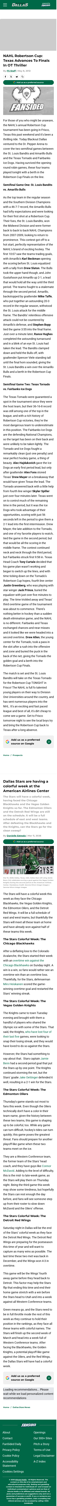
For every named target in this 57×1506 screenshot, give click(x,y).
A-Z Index (40, 1461)
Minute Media (21, 1480)
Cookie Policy (11, 1455)
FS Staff (11, 70)
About (6, 1432)
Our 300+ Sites (43, 1438)
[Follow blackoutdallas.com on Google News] (49, 741)
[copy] (22, 76)
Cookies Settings (13, 1471)
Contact (8, 1438)
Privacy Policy (11, 1449)
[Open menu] (5, 5)
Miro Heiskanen (13, 984)
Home (6, 755)
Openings (39, 1432)
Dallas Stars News (21, 1407)
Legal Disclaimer (44, 1455)
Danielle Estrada (16, 835)
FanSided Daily (12, 1444)
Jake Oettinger (28, 1077)
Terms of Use (42, 1449)
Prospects (17, 755)
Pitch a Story (41, 1444)
